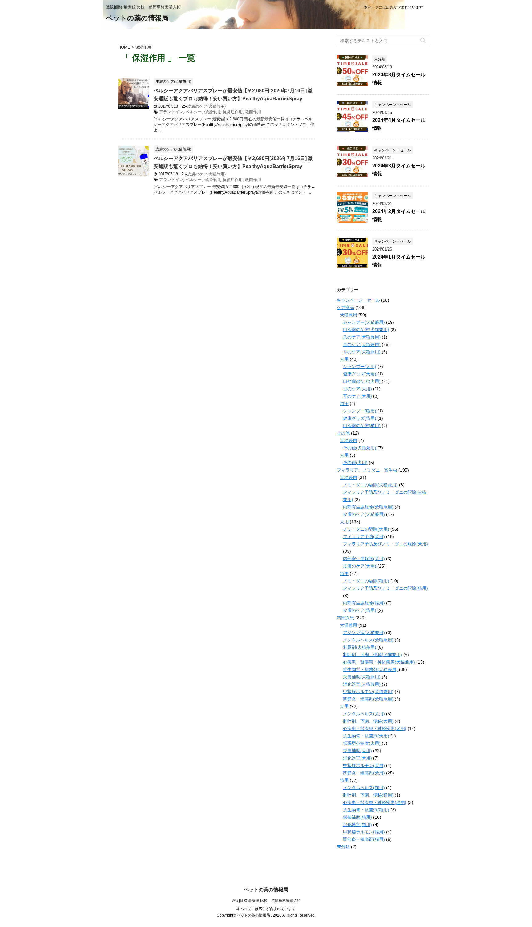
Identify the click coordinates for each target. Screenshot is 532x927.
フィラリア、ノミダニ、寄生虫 (367, 470)
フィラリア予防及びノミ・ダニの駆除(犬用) (385, 543)
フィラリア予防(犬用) (364, 536)
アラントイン (171, 112)
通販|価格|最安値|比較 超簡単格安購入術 (266, 900)
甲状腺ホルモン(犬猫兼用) (368, 691)
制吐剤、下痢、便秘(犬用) (368, 721)
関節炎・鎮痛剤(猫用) (364, 839)
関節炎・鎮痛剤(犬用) (364, 772)
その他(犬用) (355, 462)
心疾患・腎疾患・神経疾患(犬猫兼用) (379, 662)
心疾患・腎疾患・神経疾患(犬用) (374, 728)
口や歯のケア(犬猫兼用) (366, 329)
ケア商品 (345, 307)
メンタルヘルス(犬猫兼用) (368, 639)
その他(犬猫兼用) (359, 447)
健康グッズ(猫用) (359, 418)
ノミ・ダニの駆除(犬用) (366, 529)
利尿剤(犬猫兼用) (359, 647)
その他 (343, 433)
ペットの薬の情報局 (137, 18)
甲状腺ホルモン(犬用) (364, 765)
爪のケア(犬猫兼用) (362, 337)
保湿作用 (212, 112)
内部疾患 (345, 617)
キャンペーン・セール (358, 300)
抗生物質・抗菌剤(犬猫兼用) (370, 669)
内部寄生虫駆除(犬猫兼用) (368, 506)
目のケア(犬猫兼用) (362, 344)
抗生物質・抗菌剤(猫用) (366, 809)
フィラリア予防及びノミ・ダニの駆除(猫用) (385, 588)
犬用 (344, 359)
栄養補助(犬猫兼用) (362, 676)
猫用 (344, 403)
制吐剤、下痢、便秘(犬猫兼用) (372, 654)
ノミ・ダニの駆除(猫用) (366, 580)
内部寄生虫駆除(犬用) (364, 558)
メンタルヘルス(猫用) (364, 787)
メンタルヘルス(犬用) (364, 713)
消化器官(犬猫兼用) (362, 684)
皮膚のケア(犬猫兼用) (206, 106)
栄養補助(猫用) (357, 817)
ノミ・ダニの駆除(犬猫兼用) (370, 484)
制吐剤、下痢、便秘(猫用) (368, 795)
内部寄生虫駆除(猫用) (364, 602)
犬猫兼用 (348, 314)
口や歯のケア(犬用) (362, 381)
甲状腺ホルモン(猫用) (364, 831)
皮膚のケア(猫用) (359, 610)
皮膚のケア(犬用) (359, 566)
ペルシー (194, 112)
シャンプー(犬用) (359, 366)
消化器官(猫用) (357, 824)
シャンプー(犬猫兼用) (364, 322)
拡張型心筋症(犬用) (362, 743)
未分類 (343, 846)
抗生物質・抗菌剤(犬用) (366, 735)
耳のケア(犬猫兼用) (362, 351)
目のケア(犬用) (357, 388)
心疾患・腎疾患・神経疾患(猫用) (374, 802)
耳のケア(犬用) (357, 396)
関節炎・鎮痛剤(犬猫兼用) (368, 698)
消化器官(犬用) (357, 758)
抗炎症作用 (233, 112)
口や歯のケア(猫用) (362, 425)
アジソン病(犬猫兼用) (364, 632)
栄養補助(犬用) (357, 750)
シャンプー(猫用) (359, 410)
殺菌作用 (253, 112)
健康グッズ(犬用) (359, 373)
